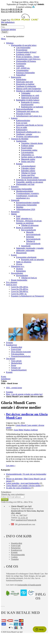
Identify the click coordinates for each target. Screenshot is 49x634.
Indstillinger (5, 379)
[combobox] (12, 27)
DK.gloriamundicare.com (25, 524)
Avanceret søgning (8, 29)
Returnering (15, 548)
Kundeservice (16, 550)
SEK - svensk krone (14, 388)
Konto (3, 376)
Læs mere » (10, 465)
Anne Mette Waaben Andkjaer (26, 430)
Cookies (14, 557)
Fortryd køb (15, 545)
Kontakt (14, 552)
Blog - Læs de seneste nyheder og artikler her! (24, 394)
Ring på (11, 9)
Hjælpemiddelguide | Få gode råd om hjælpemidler (26, 474)
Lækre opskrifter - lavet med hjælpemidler (23, 483)
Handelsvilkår (16, 543)
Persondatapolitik (18, 555)
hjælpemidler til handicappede (29, 585)
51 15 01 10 (23, 518)
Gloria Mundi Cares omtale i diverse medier (23, 485)
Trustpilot (15, 559)
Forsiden (9, 392)
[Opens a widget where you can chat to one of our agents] (39, 629)
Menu (3, 39)
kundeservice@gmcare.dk (26, 520)
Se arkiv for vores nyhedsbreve (18, 488)
